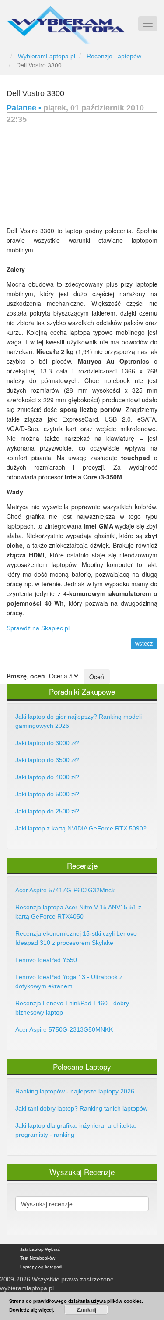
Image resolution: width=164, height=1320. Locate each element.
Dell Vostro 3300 (35, 93)
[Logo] (66, 21)
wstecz (144, 643)
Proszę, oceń (26, 675)
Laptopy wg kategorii (41, 1266)
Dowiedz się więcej (31, 1309)
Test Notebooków (37, 1258)
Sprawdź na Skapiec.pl (38, 628)
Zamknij (86, 1309)
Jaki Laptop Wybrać (40, 1249)
